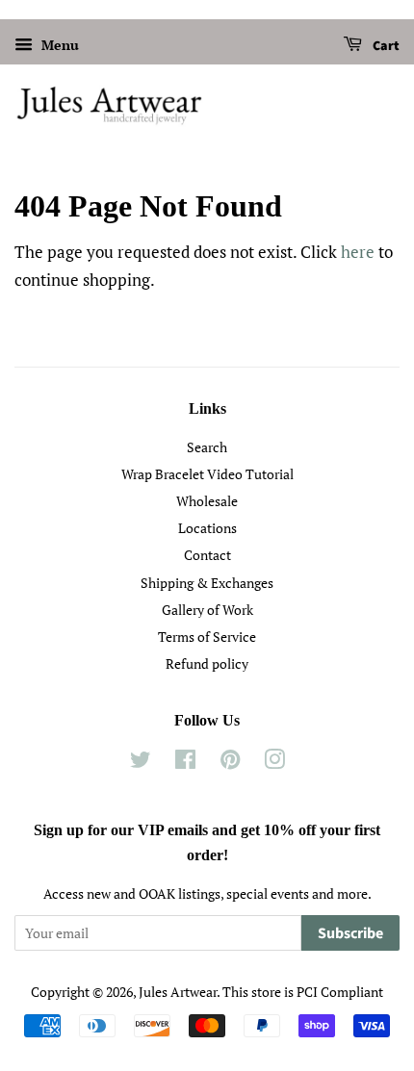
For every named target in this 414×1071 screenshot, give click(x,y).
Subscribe (350, 933)
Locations (207, 528)
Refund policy (207, 663)
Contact (207, 555)
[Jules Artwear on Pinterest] (230, 762)
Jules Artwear (178, 991)
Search (207, 447)
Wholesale (207, 501)
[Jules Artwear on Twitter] (140, 762)
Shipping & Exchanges (207, 583)
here (358, 252)
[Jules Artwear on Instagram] (274, 762)
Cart (385, 46)
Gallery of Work (207, 609)
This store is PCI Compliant (302, 991)
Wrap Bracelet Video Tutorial (207, 474)
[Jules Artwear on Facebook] (185, 762)
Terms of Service (207, 636)
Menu (58, 45)
